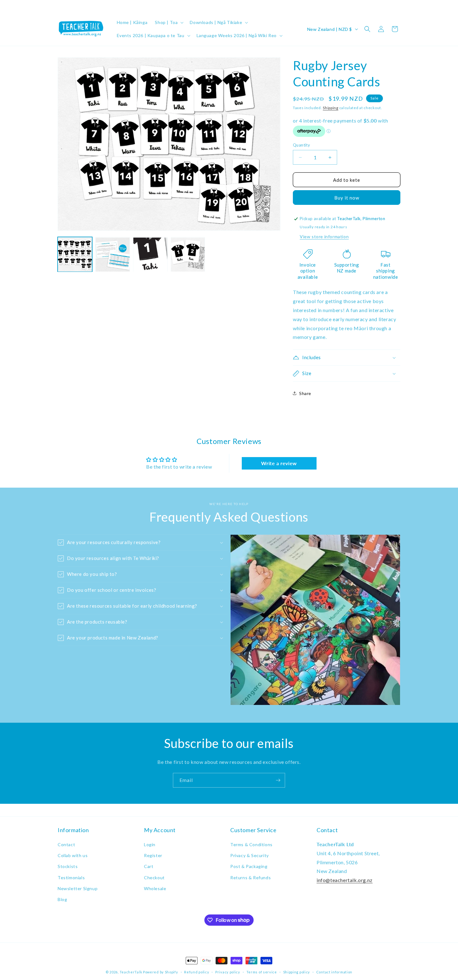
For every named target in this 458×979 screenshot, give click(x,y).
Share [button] (305, 393)
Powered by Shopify (160, 972)
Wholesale (155, 888)
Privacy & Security (249, 855)
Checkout (154, 877)
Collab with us (73, 855)
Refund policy (196, 972)
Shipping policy (296, 972)
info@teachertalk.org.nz (345, 880)
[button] (168, 22)
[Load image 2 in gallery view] (112, 254)
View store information (324, 236)
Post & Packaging (249, 866)
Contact (66, 844)
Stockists (68, 866)
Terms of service (261, 972)
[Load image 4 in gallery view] (188, 254)
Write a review (279, 463)
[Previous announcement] (60, 6)
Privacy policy (227, 972)
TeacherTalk (131, 972)
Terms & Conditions (251, 844)
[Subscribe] (278, 780)
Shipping (330, 107)
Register (153, 855)
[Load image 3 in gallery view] (150, 254)
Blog (62, 899)
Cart (148, 866)
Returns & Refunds (250, 877)
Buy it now (346, 197)
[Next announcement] (398, 6)
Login (149, 844)
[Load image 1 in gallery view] (75, 254)
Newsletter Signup (78, 888)
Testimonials (71, 877)
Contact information (334, 972)
